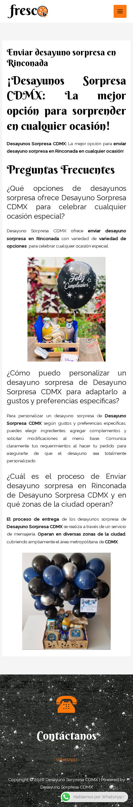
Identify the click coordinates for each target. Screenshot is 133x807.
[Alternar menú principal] (120, 11)
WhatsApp (66, 759)
